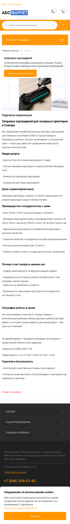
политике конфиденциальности (20, 508)
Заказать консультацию (20, 73)
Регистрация (15, 4)
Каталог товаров (17, 40)
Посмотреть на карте (15, 472)
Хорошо (35, 516)
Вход (4, 4)
